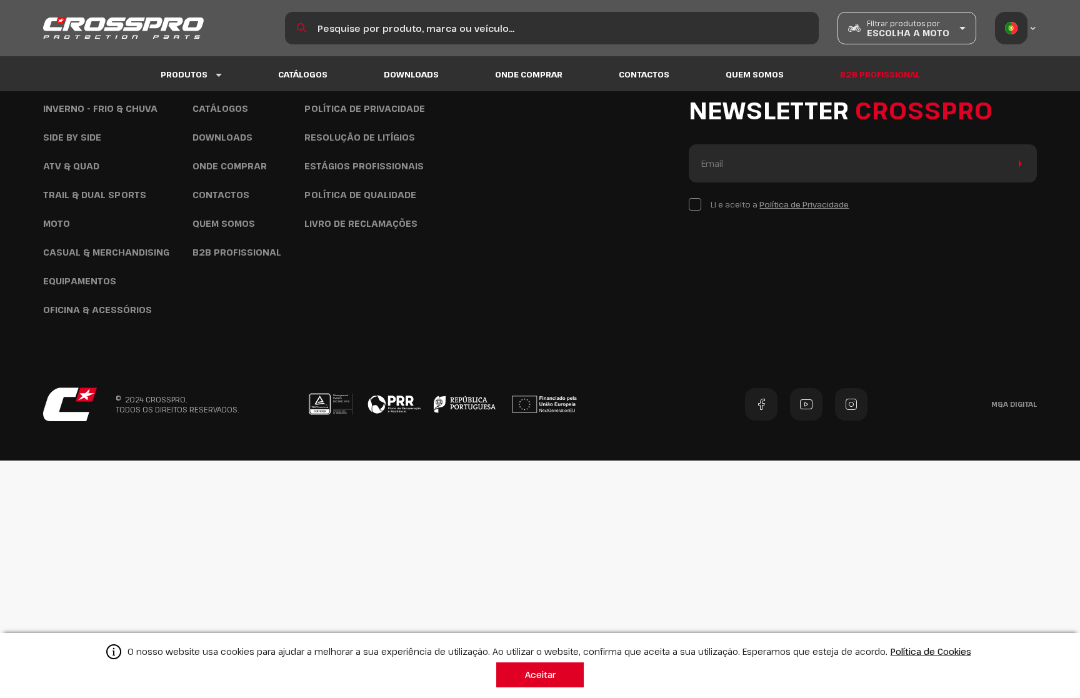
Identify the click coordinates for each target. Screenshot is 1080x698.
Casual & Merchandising (106, 252)
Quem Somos (755, 74)
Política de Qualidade (360, 195)
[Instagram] (851, 404)
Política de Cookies (931, 651)
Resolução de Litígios (359, 137)
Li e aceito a (780, 204)
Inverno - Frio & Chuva (100, 108)
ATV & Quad (71, 166)
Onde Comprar (528, 74)
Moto (56, 223)
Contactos (644, 74)
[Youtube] (806, 404)
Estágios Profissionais (364, 166)
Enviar (1018, 163)
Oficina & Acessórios (97, 310)
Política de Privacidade (364, 108)
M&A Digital (1014, 404)
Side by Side (72, 137)
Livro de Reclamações (361, 223)
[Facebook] (761, 404)
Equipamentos (79, 281)
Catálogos (303, 74)
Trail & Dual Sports (94, 195)
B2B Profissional (880, 74)
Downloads (411, 74)
